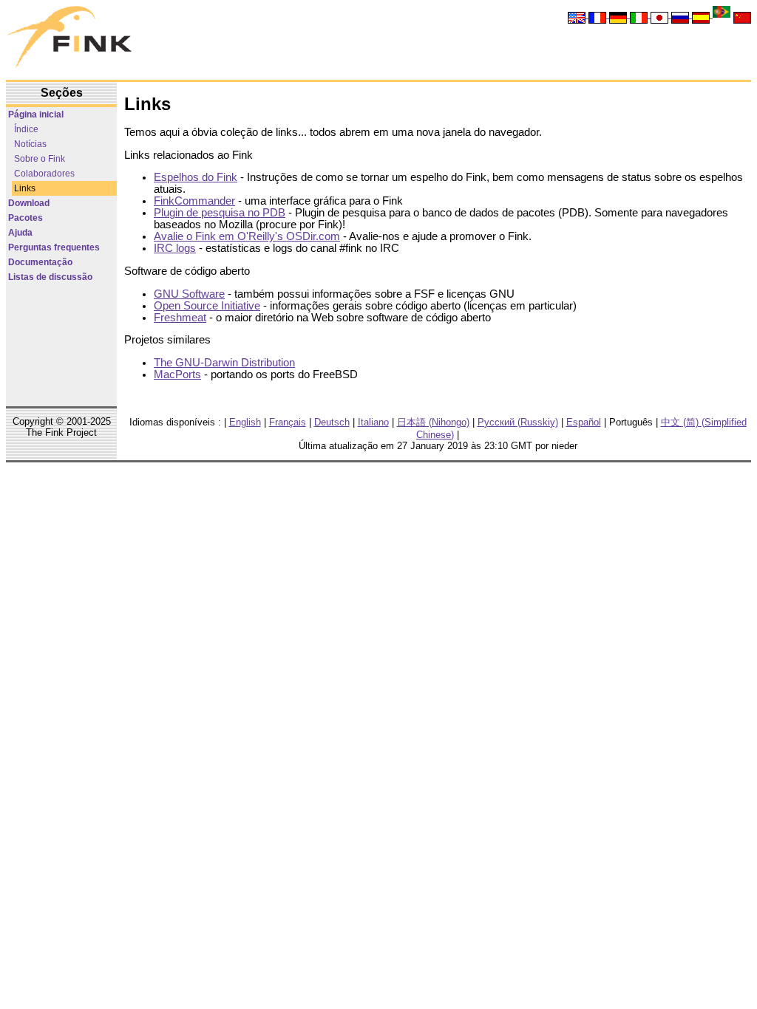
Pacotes (25, 218)
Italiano (373, 422)
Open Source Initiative (207, 306)
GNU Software (189, 294)
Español (583, 422)
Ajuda (20, 233)
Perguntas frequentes (54, 247)
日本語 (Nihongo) (433, 422)
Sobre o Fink (39, 159)
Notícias (30, 144)
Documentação (40, 262)
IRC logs (175, 248)
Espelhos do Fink (195, 177)
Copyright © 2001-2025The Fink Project (62, 427)
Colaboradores (44, 173)
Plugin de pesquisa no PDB (219, 213)
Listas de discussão (50, 277)
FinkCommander (194, 201)
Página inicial (36, 114)
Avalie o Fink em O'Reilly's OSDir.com (247, 236)
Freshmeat (180, 318)
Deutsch (332, 422)
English (245, 422)
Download (29, 203)
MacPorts (177, 374)
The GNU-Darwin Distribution (224, 363)
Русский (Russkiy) (518, 422)
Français (287, 422)
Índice (26, 129)
